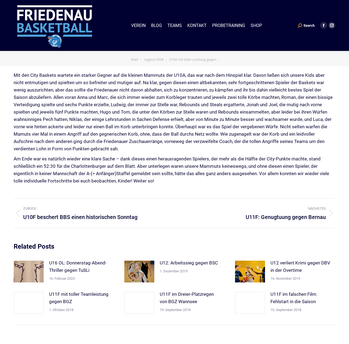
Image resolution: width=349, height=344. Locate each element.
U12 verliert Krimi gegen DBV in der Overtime (300, 266)
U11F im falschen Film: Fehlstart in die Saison (293, 297)
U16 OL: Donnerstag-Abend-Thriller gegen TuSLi (78, 266)
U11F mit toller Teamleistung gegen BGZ (79, 297)
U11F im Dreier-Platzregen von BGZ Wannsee (187, 297)
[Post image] (29, 271)
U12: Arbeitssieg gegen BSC (189, 263)
